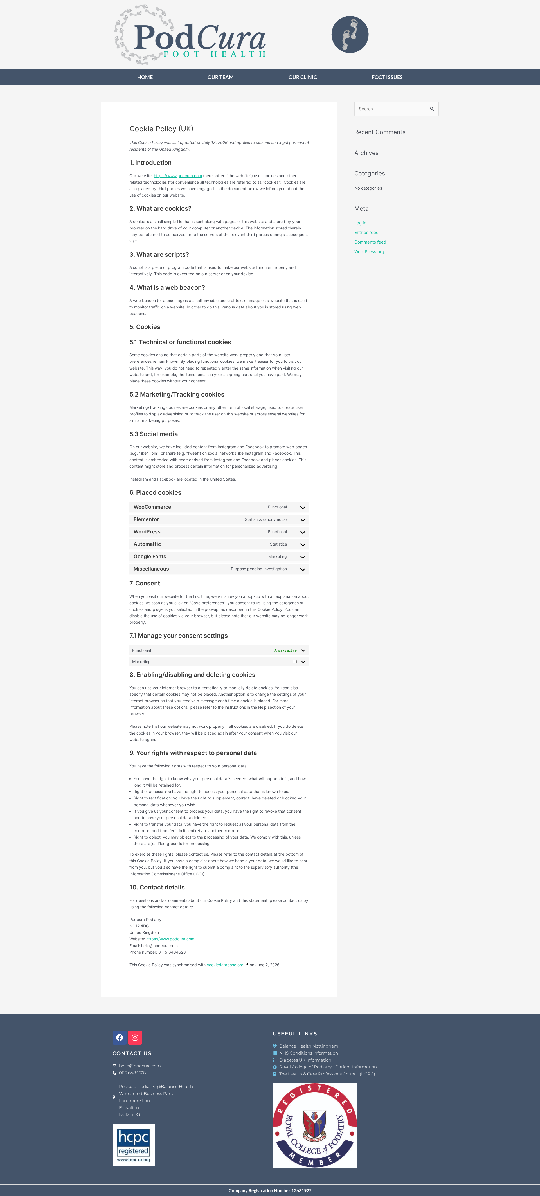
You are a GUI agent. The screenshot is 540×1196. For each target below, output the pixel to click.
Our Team (221, 77)
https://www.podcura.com (178, 175)
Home (145, 77)
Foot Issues (387, 77)
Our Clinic (303, 77)
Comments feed (370, 242)
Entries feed (366, 232)
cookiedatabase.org (225, 964)
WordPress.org (369, 251)
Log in (360, 223)
